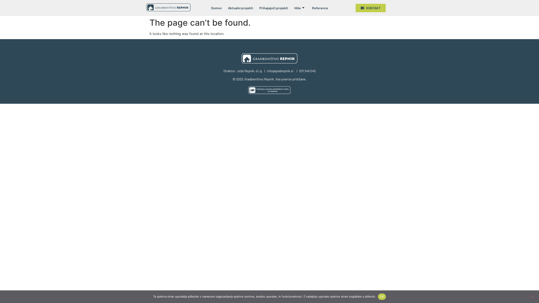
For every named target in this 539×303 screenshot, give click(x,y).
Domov (216, 8)
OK (382, 296)
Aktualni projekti (240, 8)
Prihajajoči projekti (273, 8)
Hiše (297, 8)
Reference (320, 8)
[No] (532, 296)
